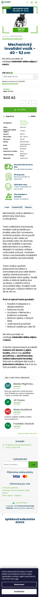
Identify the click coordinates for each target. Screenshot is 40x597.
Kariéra (5, 493)
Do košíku (21, 110)
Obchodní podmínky (10, 488)
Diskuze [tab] (28, 207)
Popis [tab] (7, 207)
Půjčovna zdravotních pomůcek (24, 123)
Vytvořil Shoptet (21, 503)
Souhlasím (19, 591)
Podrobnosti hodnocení (12, 39)
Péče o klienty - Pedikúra (11, 495)
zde (16, 579)
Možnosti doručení (10, 84)
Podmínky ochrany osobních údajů (15, 490)
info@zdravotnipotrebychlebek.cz (19, 445)
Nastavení (19, 584)
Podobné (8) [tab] (17, 207)
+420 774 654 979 (13, 447)
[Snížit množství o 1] (23, 103)
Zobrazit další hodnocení (27, 433)
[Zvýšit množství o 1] (34, 103)
